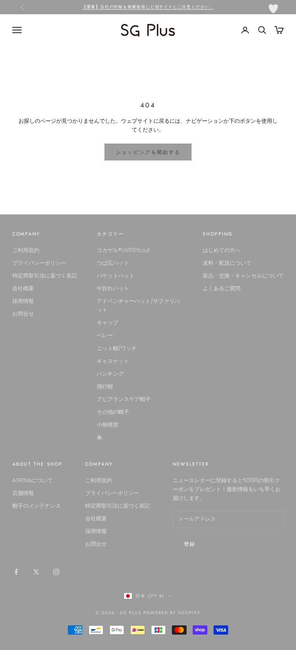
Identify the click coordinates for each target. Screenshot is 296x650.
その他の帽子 (113, 412)
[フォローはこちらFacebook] (16, 572)
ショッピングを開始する (148, 152)
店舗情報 (23, 493)
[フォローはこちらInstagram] (56, 572)
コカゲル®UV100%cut (123, 250)
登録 (190, 544)
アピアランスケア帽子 (124, 399)
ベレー (105, 335)
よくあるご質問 (221, 288)
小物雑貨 (107, 424)
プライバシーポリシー (39, 263)
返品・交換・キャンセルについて (243, 275)
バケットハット (116, 275)
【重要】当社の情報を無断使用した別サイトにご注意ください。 (148, 7)
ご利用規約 (25, 250)
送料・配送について (227, 263)
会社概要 (23, 288)
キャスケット (113, 361)
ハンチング (110, 374)
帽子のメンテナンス (36, 506)
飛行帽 (105, 386)
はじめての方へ (221, 250)
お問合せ (23, 313)
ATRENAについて (32, 480)
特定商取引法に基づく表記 (44, 275)
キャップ (107, 322)
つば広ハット (113, 263)
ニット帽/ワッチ (117, 348)
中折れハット (113, 288)
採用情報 (23, 301)
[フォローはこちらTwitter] (36, 572)
